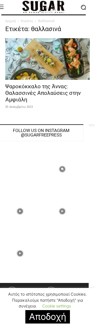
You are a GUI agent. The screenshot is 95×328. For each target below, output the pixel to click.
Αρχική (10, 21)
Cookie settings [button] (56, 306)
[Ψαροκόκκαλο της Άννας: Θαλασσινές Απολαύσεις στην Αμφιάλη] (47, 59)
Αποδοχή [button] (47, 316)
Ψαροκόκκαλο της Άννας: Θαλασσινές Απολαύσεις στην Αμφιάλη (43, 93)
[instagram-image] (62, 169)
